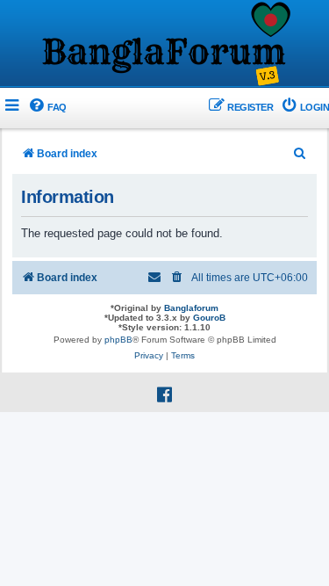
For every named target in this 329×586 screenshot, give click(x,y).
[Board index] (165, 45)
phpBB (118, 339)
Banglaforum (191, 308)
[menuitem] (47, 107)
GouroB (209, 317)
